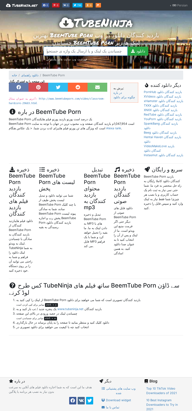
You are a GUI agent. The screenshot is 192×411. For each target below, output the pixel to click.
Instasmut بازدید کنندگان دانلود (163, 155)
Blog (152, 381)
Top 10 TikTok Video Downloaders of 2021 (161, 391)
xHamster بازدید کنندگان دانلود (163, 101)
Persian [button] (182, 5)
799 (79, 5)
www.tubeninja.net (70, 309)
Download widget (118, 400)
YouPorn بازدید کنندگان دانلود (163, 119)
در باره (117, 93)
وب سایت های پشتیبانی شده (120, 391)
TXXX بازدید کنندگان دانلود (160, 105)
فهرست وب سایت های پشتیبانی (66, 59)
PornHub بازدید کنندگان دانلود (163, 92)
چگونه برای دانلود (124, 97)
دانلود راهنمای (29, 75)
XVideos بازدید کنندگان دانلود (162, 96)
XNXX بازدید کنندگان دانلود (160, 110)
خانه (14, 75)
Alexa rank (113, 128)
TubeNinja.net (24, 5)
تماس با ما (112, 407)
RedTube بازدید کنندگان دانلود (163, 114)
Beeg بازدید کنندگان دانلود (160, 132)
